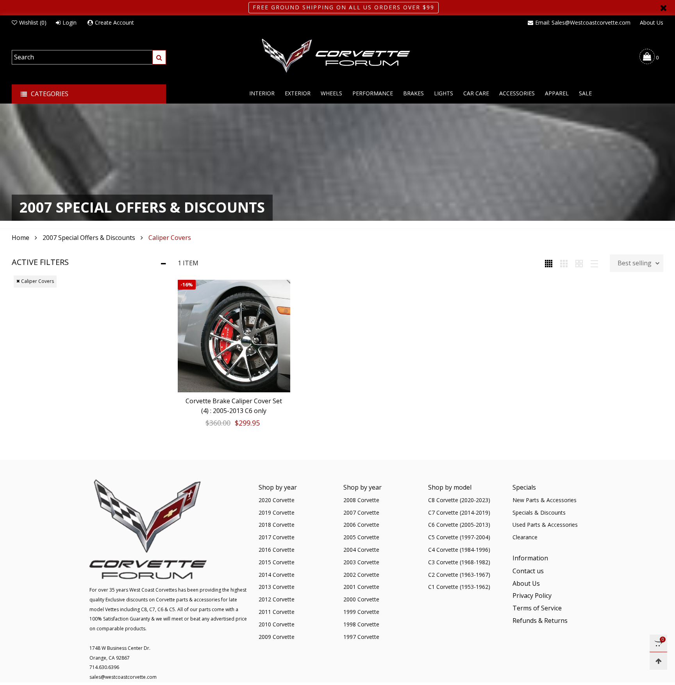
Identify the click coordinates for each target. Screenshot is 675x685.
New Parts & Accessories (544, 500)
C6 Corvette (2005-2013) (459, 524)
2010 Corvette (277, 624)
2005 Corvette (361, 537)
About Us (651, 22)
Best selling (635, 263)
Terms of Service (537, 608)
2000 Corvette (361, 599)
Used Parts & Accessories (545, 524)
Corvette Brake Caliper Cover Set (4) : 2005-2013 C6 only (234, 406)
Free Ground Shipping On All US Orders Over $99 (343, 7)
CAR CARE (476, 93)
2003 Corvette (361, 562)
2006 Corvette (361, 524)
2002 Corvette (361, 574)
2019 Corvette (277, 512)
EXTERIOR (298, 93)
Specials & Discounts (539, 512)
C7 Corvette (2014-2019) (459, 512)
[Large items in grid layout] (564, 263)
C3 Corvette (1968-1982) (459, 562)
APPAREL (557, 93)
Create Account (114, 22)
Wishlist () (32, 22)
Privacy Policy (532, 595)
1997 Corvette (361, 636)
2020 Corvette (277, 500)
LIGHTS (443, 93)
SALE (585, 93)
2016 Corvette (277, 549)
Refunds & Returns (540, 620)
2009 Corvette (277, 636)
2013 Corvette (277, 586)
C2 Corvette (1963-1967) (459, 574)
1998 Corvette (361, 624)
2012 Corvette (277, 599)
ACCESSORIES (517, 93)
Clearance (525, 537)
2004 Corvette (361, 549)
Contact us (528, 571)
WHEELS (331, 93)
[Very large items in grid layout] (579, 263)
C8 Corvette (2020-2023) (459, 500)
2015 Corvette (277, 562)
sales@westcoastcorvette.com (123, 677)
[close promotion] (663, 7)
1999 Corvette (361, 611)
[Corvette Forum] (337, 56)
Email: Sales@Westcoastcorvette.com (582, 22)
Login (69, 22)
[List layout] (594, 263)
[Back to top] (658, 661)
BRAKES (413, 93)
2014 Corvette (277, 574)
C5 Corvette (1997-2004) (459, 537)
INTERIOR (262, 93)
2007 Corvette (361, 512)
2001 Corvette (361, 586)
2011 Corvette (277, 611)
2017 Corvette (277, 537)
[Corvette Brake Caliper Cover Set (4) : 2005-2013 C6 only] (234, 336)
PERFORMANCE (372, 93)
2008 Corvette (361, 500)
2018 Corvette (277, 524)
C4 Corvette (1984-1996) (459, 549)
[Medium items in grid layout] (548, 263)
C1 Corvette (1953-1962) (459, 586)
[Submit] (159, 57)
